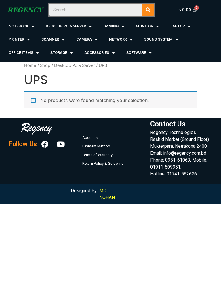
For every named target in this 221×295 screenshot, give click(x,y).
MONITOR (144, 26)
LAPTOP (177, 26)
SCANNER (50, 39)
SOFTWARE (136, 52)
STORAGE (58, 52)
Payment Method (96, 146)
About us (90, 137)
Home (30, 65)
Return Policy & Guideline (102, 163)
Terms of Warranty (97, 155)
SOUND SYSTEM (158, 39)
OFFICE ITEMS (21, 52)
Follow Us (23, 144)
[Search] (148, 10)
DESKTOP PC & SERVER (66, 26)
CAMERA (84, 39)
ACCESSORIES (96, 52)
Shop (45, 65)
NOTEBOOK (18, 26)
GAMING (111, 26)
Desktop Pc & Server (74, 65)
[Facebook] (45, 144)
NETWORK (118, 39)
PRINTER (16, 39)
